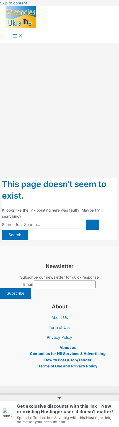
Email (28, 284)
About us (68, 347)
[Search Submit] (92, 225)
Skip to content (13, 3)
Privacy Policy (59, 337)
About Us (59, 317)
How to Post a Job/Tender (68, 360)
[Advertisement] (59, 105)
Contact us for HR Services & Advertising (68, 353)
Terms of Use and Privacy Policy (67, 366)
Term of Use (60, 327)
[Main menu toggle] (18, 36)
